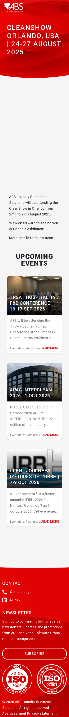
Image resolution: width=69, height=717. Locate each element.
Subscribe (34, 654)
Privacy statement (42, 713)
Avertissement (14, 713)
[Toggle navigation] (64, 8)
